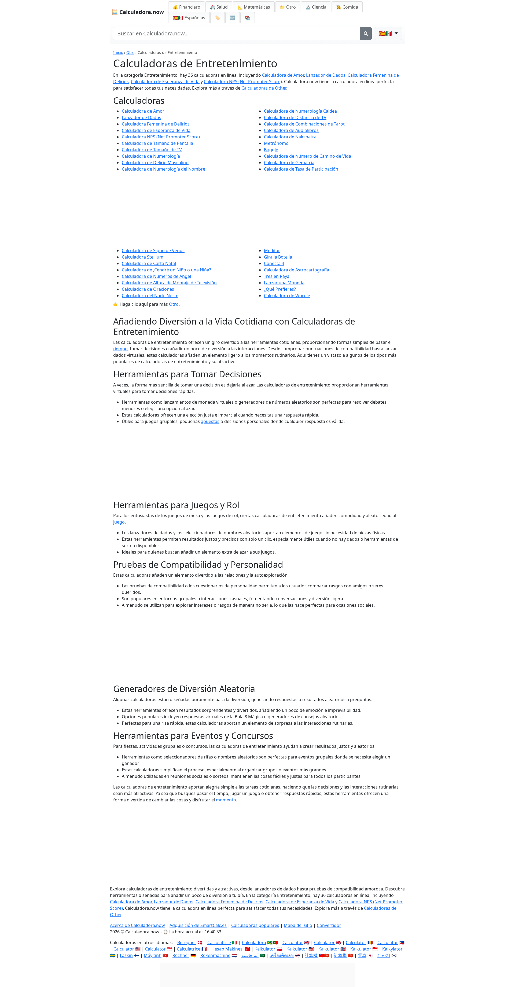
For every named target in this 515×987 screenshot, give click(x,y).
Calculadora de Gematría (289, 162)
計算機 (311, 955)
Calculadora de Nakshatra (290, 137)
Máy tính (152, 955)
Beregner (186, 942)
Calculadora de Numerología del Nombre (163, 169)
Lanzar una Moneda (284, 283)
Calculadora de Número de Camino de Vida (307, 156)
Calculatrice (188, 949)
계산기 (383, 955)
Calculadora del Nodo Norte (150, 296)
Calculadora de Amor (283, 75)
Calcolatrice (219, 942)
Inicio (118, 52)
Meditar (272, 250)
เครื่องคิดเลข (282, 955)
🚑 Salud (219, 7)
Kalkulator (265, 949)
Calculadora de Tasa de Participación (301, 169)
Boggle (271, 150)
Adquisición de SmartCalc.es (198, 925)
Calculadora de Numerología (151, 156)
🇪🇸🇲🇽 (189, 18)
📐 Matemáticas (253, 7)
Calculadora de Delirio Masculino (155, 162)
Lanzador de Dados (325, 75)
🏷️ (217, 18)
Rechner (180, 955)
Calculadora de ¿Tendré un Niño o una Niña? (166, 270)
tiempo (120, 349)
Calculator (292, 942)
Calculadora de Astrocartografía (296, 270)
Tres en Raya (276, 276)
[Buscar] (366, 33)
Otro (130, 52)
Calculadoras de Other (263, 88)
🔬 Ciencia (316, 7)
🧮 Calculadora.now (137, 12)
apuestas (210, 421)
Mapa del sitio (298, 925)
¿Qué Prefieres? (280, 289)
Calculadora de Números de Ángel (156, 276)
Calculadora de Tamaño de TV (152, 150)
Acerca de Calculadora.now (137, 925)
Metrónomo (276, 143)
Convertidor (329, 925)
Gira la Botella (278, 257)
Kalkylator (392, 949)
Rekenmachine (215, 955)
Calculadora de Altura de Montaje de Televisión (169, 283)
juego (119, 522)
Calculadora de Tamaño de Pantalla (157, 143)
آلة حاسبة (250, 955)
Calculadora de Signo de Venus (153, 250)
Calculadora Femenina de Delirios (156, 124)
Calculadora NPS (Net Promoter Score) (243, 81)
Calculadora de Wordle (287, 296)
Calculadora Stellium (142, 257)
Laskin (126, 955)
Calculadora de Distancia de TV (295, 117)
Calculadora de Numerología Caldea (300, 111)
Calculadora (254, 942)
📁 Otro (288, 7)
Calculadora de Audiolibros (291, 130)
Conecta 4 (274, 263)
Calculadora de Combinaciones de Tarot (304, 124)
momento (226, 800)
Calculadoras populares (255, 925)
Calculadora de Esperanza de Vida (165, 81)
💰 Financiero (186, 7)
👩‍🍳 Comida (347, 7)
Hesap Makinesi (227, 949)
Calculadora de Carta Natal (149, 263)
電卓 (362, 955)
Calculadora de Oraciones (148, 289)
